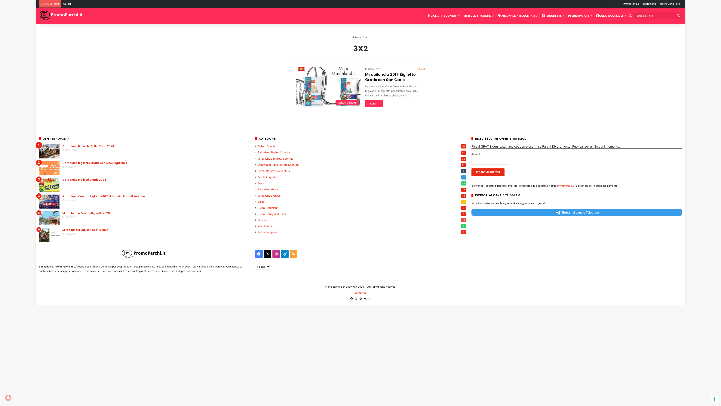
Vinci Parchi (264, 226)
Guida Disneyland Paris (271, 214)
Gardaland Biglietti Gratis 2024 (84, 180)
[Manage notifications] (8, 398)
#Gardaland (649, 3)
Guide (260, 201)
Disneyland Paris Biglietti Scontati (278, 164)
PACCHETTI (553, 15)
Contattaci (360, 292)
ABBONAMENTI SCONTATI (518, 15)
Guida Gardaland (267, 207)
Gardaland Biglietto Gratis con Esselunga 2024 (94, 163)
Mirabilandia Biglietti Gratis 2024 (85, 230)
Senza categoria (267, 232)
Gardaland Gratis (267, 189)
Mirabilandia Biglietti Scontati (275, 158)
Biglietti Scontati (267, 146)
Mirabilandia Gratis (269, 195)
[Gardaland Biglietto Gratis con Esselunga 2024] (49, 168)
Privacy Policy (565, 185)
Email (475, 154)
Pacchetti (263, 220)
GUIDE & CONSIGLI (611, 15)
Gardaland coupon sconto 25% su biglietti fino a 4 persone (97, 3)
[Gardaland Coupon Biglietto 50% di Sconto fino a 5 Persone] (49, 202)
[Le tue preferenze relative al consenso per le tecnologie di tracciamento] (714, 399)
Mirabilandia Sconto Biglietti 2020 (86, 213)
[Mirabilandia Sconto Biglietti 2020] (49, 218)
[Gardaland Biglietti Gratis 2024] (49, 185)
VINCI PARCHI (580, 15)
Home (358, 37)
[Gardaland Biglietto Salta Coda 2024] (49, 151)
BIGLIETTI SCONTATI (443, 15)
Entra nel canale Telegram (580, 212)
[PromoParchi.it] (61, 15)
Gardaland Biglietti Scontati (274, 152)
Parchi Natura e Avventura (273, 171)
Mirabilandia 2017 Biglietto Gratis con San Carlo (390, 77)
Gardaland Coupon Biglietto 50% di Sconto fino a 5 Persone (103, 196)
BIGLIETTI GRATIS (479, 15)
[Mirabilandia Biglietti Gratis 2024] (49, 235)
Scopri (374, 103)
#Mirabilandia (631, 3)
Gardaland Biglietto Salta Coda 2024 (88, 146)
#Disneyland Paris (670, 3)
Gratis (261, 183)
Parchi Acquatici (267, 177)
